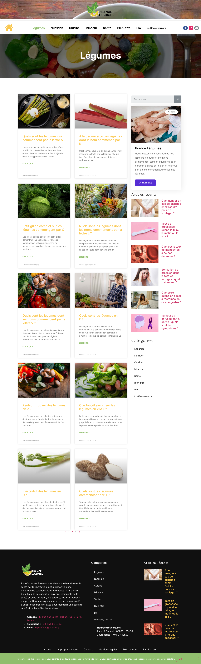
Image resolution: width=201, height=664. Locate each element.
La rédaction (150, 649)
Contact (88, 649)
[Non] (196, 658)
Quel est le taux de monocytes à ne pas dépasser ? (171, 251)
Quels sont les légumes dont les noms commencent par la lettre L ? (100, 229)
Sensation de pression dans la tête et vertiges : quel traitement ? (170, 276)
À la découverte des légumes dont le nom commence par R (100, 139)
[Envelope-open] (196, 28)
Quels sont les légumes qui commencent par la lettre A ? (44, 138)
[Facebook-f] (185, 28)
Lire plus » (28, 164)
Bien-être (124, 28)
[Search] (177, 99)
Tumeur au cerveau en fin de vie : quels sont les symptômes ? (170, 322)
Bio (138, 28)
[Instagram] (191, 28)
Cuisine (74, 28)
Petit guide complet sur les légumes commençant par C (43, 228)
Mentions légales (108, 649)
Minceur (91, 28)
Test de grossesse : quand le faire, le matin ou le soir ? (170, 230)
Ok (180, 658)
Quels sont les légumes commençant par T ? (96, 493)
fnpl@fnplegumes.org (156, 28)
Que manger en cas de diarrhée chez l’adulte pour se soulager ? (171, 207)
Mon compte (130, 649)
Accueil (48, 649)
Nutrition (57, 28)
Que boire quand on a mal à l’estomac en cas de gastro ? (171, 297)
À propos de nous (68, 649)
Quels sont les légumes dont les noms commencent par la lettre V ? (44, 319)
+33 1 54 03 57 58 (51, 623)
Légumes (38, 28)
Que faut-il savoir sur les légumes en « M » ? (97, 407)
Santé (107, 28)
